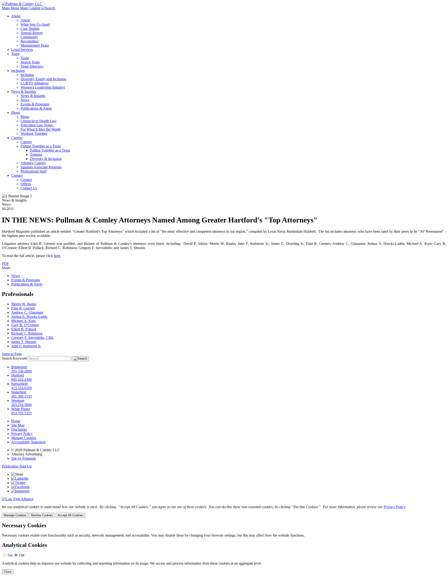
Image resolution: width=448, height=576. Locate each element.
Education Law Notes (38, 125)
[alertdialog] (224, 548)
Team (15, 54)
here (57, 256)
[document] (224, 548)
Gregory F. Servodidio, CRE (32, 338)
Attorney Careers (33, 163)
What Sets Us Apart (35, 24)
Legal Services (22, 50)
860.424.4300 (21, 380)
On (10, 555)
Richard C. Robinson (26, 333)
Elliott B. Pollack (23, 329)
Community (29, 37)
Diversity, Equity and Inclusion (43, 79)
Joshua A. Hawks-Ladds (29, 317)
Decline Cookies (42, 515)
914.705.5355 (21, 413)
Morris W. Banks (23, 304)
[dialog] (224, 511)
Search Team (30, 62)
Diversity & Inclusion (46, 159)
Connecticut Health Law (39, 121)
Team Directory (32, 66)
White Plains (20, 409)
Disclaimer (19, 429)
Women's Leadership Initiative (43, 87)
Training (36, 154)
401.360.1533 (21, 396)
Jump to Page (12, 354)
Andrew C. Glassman (27, 312)
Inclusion (18, 71)
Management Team (35, 45)
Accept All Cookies (70, 515)
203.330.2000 (21, 371)
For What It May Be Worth (40, 129)
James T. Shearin (23, 342)
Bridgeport (19, 367)
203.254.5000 (21, 405)
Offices (26, 184)
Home (15, 421)
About (16, 16)
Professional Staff (33, 171)
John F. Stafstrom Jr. (26, 346)
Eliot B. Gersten (23, 308)
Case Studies (30, 29)
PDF (5, 264)
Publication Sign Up (17, 466)
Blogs (15, 113)
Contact (17, 175)
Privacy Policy (22, 434)
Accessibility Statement (28, 442)
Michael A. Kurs (23, 321)
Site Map (17, 425)
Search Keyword (14, 358)
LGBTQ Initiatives (35, 83)
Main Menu (10, 8)
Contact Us (29, 188)
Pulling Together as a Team (41, 146)
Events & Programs (35, 104)
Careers (16, 138)
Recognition (29, 41)
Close (7, 571)
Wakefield (18, 392)
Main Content (30, 8)
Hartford (17, 375)
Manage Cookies (23, 438)
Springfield (19, 384)
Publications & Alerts (36, 108)
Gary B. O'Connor (25, 325)
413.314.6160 (21, 388)
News (25, 100)
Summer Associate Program (41, 167)
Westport (17, 401)
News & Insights (23, 92)
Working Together (34, 133)
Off (21, 555)
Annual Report (31, 33)
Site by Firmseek (23, 458)
